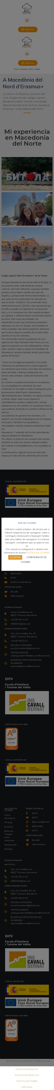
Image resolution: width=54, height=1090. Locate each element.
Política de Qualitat (27, 1069)
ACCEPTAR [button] (15, 557)
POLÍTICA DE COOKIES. (38, 552)
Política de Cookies (27, 1081)
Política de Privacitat (27, 1075)
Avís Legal (27, 1087)
